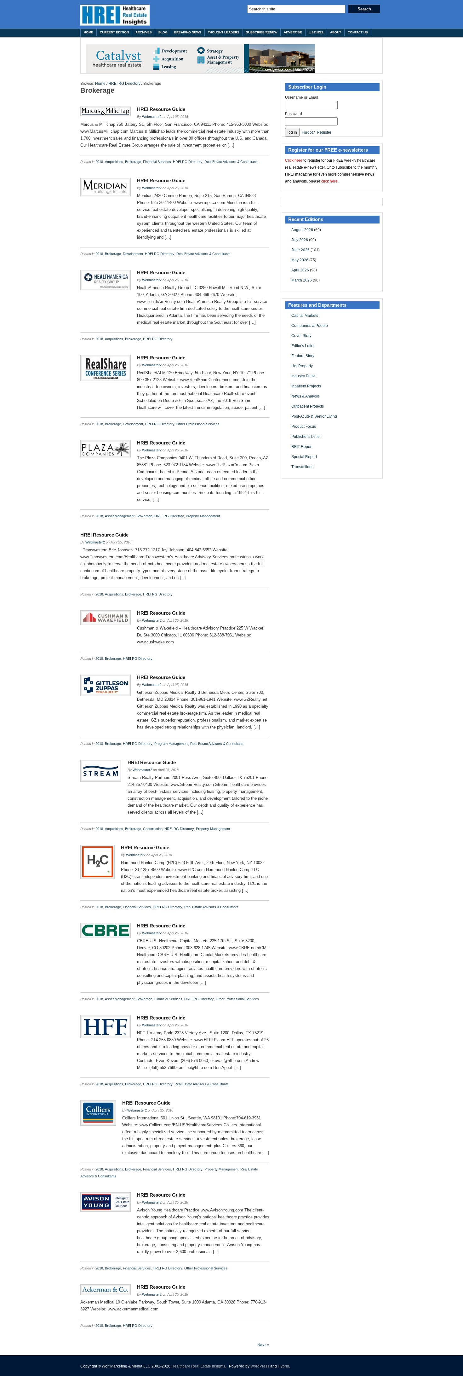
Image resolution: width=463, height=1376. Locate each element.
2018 (99, 162)
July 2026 (299, 240)
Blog (163, 32)
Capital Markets (304, 315)
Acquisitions (114, 162)
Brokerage (133, 162)
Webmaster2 (152, 117)
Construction (153, 829)
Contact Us (358, 32)
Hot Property (302, 366)
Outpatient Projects (307, 406)
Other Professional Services (198, 424)
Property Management (203, 516)
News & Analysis (305, 396)
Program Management (171, 744)
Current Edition (114, 32)
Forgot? (308, 132)
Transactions (302, 467)
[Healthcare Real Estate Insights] (115, 15)
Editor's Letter (303, 346)
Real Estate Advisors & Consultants (231, 162)
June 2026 (300, 250)
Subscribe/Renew (261, 32)
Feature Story (302, 356)
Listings (316, 32)
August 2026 (302, 230)
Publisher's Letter (306, 436)
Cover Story (301, 336)
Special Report (304, 457)
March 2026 (301, 280)
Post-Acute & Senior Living (314, 416)
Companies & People (309, 325)
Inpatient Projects (306, 386)
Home (88, 32)
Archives (143, 32)
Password (293, 114)
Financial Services (157, 162)
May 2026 (299, 260)
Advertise (293, 32)
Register (324, 132)
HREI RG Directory (124, 83)
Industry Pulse (303, 376)
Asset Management (119, 516)
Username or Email (301, 97)
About (335, 32)
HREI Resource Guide (161, 109)
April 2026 (300, 270)
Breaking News (187, 32)
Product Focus (303, 426)
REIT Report (301, 446)
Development (133, 254)
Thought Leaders (223, 32)
